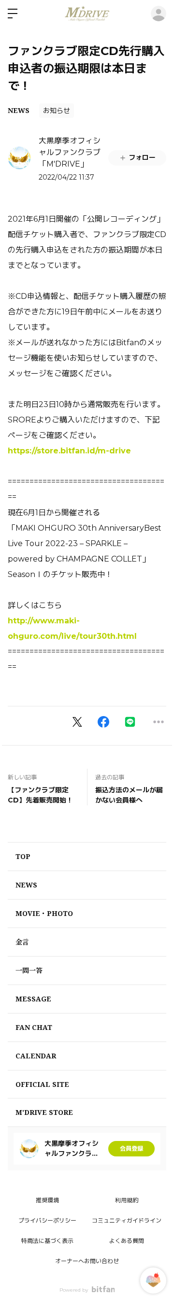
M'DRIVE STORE (44, 1112)
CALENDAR (35, 1055)
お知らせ (56, 110)
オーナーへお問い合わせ (87, 1261)
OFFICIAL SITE (42, 1084)
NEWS (18, 110)
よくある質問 (126, 1240)
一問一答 (29, 970)
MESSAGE (33, 998)
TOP (22, 856)
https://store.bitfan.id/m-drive (69, 450)
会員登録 (131, 1148)
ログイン (158, 13)
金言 (22, 941)
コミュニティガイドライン (126, 1220)
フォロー (142, 157)
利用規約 (126, 1200)
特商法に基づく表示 (47, 1240)
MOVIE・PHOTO (44, 913)
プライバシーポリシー (47, 1220)
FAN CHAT (33, 1027)
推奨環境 (47, 1200)
